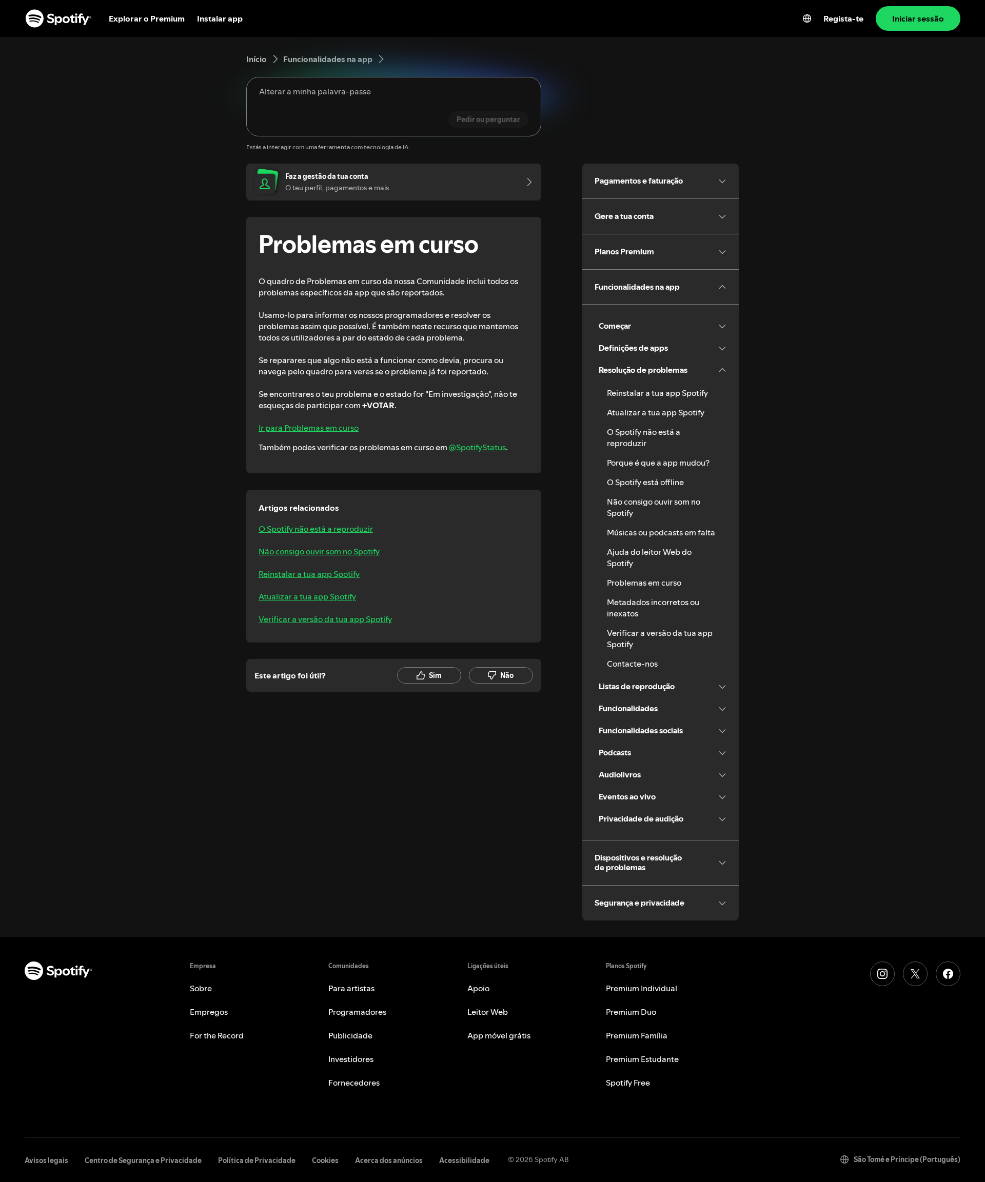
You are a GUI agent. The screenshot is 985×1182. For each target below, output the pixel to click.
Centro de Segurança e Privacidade (143, 1160)
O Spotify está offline (645, 482)
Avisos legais (46, 1160)
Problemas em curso (644, 582)
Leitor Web (487, 1011)
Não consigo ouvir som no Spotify (319, 551)
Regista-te (843, 18)
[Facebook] (948, 973)
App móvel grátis (498, 1035)
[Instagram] (882, 973)
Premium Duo (631, 1011)
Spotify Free (628, 1082)
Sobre (201, 988)
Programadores (357, 1011)
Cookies (325, 1160)
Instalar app (220, 18)
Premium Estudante (642, 1059)
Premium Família (636, 1035)
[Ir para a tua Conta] (526, 182)
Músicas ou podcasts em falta (661, 532)
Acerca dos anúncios (389, 1160)
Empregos (209, 1011)
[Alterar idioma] (807, 18)
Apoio (478, 988)
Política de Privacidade (257, 1160)
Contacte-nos (632, 663)
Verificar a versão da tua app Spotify (325, 619)
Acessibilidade (464, 1160)
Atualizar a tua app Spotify (307, 596)
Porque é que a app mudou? (658, 462)
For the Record (217, 1035)
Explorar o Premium (147, 18)
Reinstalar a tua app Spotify (309, 573)
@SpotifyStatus (477, 447)
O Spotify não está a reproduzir (316, 528)
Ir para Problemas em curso (309, 427)
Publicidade (350, 1035)
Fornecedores (354, 1082)
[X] (915, 973)
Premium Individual (641, 988)
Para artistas (351, 988)
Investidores (350, 1059)
